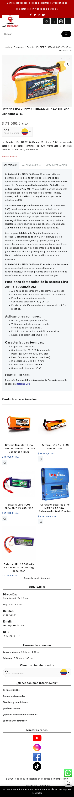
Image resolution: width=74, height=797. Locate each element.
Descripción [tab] (10, 165)
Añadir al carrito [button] (40, 521)
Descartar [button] (37, 793)
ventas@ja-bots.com (14, 625)
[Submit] (66, 34)
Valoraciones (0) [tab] (31, 165)
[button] (67, 64)
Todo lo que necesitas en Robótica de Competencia (41, 779)
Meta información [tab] (56, 165)
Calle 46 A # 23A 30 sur (15, 598)
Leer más (4, 462)
